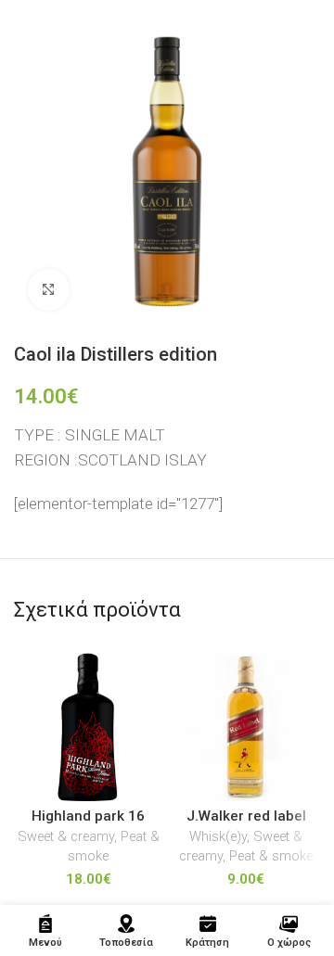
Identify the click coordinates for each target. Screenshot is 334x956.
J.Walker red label (246, 816)
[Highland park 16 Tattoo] (88, 727)
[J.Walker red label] (246, 727)
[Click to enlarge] (49, 290)
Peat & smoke (271, 856)
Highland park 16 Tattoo (88, 824)
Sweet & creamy (66, 837)
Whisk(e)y (218, 837)
